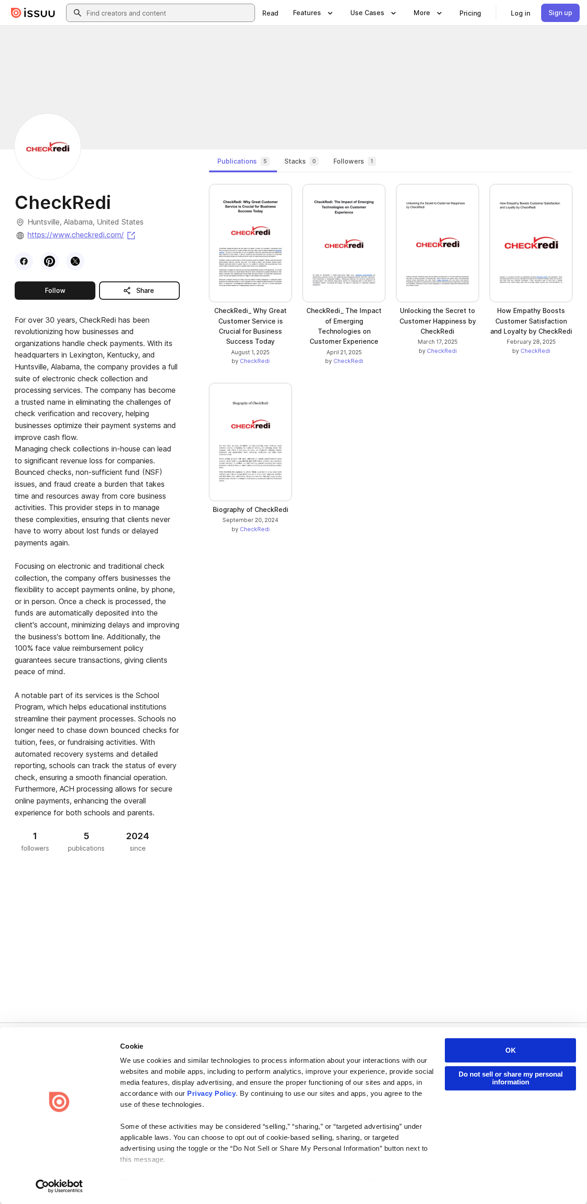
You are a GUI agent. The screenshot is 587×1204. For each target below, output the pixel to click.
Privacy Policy (211, 1093)
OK (510, 1050)
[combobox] (169, 13)
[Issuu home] (33, 13)
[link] (270, 13)
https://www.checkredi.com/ (82, 234)
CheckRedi (255, 360)
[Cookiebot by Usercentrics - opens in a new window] (59, 1186)
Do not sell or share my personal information (511, 1078)
